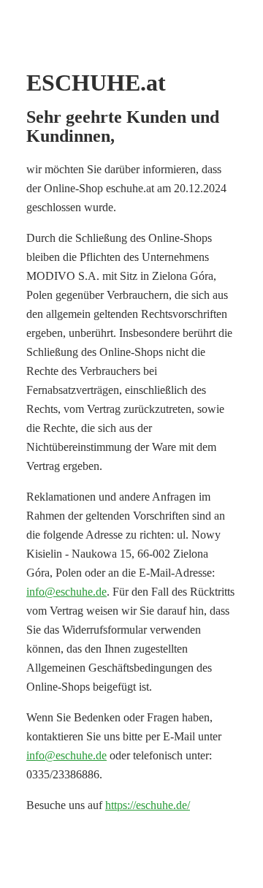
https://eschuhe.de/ (147, 805)
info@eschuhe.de (66, 591)
